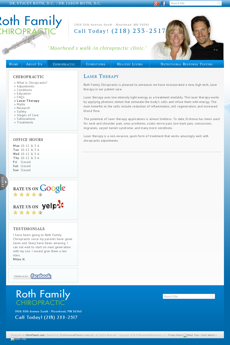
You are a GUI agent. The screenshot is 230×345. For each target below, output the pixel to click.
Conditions (96, 63)
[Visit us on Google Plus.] (156, 3)
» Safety (20, 111)
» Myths (19, 104)
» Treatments (23, 122)
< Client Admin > (208, 335)
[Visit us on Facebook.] (163, 3)
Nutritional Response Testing (187, 63)
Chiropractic (64, 63)
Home (13, 63)
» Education (22, 93)
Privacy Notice (175, 335)
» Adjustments (24, 86)
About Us (34, 63)
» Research (22, 108)
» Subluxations (24, 119)
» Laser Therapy (26, 101)
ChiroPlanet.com (35, 335)
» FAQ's (19, 97)
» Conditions (23, 90)
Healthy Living (130, 63)
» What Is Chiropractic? (31, 83)
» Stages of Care (26, 115)
